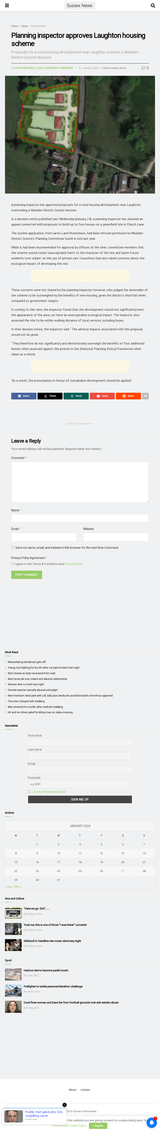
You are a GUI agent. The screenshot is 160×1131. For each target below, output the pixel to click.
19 (101, 862)
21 (144, 862)
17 (58, 862)
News (24, 26)
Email (16, 529)
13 (122, 853)
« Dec (8, 886)
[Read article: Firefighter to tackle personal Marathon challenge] (13, 991)
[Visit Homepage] (79, 5)
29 (15, 879)
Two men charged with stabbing (26, 701)
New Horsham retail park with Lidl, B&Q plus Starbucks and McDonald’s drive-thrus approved (60, 695)
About (72, 1089)
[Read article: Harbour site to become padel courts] (13, 974)
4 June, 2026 (32, 975)
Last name (35, 749)
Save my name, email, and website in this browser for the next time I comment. (67, 547)
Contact (85, 1089)
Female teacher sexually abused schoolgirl (33, 690)
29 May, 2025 (32, 1008)
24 (58, 871)
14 (144, 853)
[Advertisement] (80, 276)
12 (101, 853)
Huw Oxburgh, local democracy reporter (44, 68)
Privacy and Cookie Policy (69, 1125)
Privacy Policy (73, 564)
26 (101, 871)
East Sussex (38, 26)
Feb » (17, 886)
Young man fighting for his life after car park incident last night (44, 667)
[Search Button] (153, 5)
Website (88, 529)
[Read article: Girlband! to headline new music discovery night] (13, 945)
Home (14, 26)
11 (80, 853)
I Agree (98, 1125)
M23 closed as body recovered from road (31, 673)
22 (15, 871)
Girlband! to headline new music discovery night (52, 940)
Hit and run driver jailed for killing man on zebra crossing (40, 712)
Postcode (34, 777)
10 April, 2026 (33, 991)
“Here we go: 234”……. (37, 908)
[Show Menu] (7, 5)
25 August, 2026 (34, 914)
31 (58, 879)
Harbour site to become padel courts (46, 970)
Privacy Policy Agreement (29, 558)
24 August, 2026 (34, 946)
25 (80, 871)
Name (16, 510)
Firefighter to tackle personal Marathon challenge (53, 986)
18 (80, 862)
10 (58, 853)
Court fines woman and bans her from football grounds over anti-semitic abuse (71, 1002)
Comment (19, 458)
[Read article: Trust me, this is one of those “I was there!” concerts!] (13, 929)
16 (37, 862)
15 (15, 862)
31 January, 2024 (89, 68)
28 (144, 871)
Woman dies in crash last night (26, 684)
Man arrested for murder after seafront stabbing (35, 706)
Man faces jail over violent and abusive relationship (37, 679)
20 (122, 862)
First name (35, 735)
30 (37, 879)
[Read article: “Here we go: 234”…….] (13, 913)
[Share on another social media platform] (145, 396)
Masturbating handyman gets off (27, 662)
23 (37, 871)
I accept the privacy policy (49, 791)
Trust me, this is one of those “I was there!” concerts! (55, 924)
